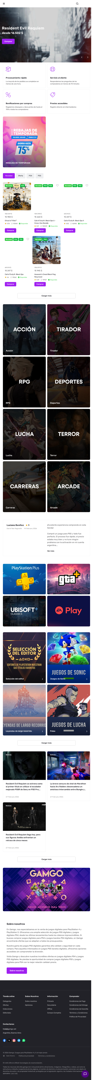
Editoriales (7, 1013)
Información (51, 996)
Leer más (14, 1073)
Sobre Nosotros (31, 996)
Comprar (8, 41)
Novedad (8, 175)
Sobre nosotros (17, 958)
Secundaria (50, 1005)
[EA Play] (67, 603)
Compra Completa (53, 1013)
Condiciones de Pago (76, 1001)
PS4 (30, 175)
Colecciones (7, 1009)
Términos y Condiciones (77, 1013)
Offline (48, 1009)
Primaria (49, 1001)
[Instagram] (14, 1040)
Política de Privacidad (76, 1017)
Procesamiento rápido (16, 78)
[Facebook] (4, 1040)
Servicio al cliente (57, 78)
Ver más (50, 544)
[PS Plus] (24, 572)
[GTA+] (67, 572)
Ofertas (6, 1005)
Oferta (20, 175)
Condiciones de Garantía (77, 1009)
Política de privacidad (26, 1056)
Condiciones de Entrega (77, 1005)
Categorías (7, 1001)
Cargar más (46, 293)
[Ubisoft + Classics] (24, 603)
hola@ (5, 1029)
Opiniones (28, 1005)
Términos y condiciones (46, 1056)
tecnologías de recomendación (31, 1063)
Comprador (73, 996)
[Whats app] (23, 1040)
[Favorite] (27, 184)
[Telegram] (18, 1040)
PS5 (39, 175)
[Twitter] (9, 1040)
